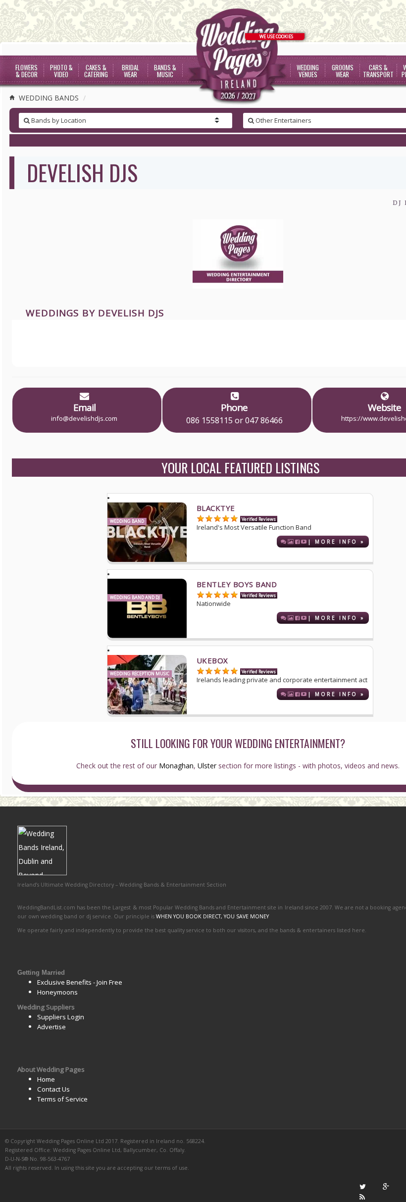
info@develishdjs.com (84, 418)
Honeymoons (57, 992)
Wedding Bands (48, 97)
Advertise (51, 1026)
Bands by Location (58, 120)
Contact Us (53, 1089)
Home (46, 1079)
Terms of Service (62, 1099)
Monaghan (176, 765)
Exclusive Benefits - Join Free (79, 982)
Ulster (207, 765)
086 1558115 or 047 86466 (234, 420)
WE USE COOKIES (276, 36)
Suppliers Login (60, 1016)
